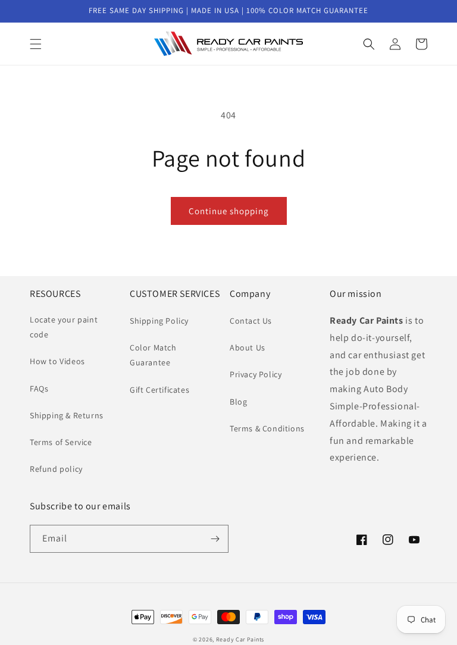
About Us (247, 347)
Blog (238, 401)
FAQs (39, 388)
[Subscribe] (215, 539)
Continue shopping (229, 211)
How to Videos (57, 361)
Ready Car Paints (240, 639)
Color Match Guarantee (153, 355)
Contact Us (251, 320)
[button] (36, 44)
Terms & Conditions (267, 428)
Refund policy (56, 469)
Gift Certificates (159, 389)
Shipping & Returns (67, 415)
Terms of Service (61, 442)
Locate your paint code (64, 327)
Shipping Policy (159, 320)
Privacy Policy (255, 374)
